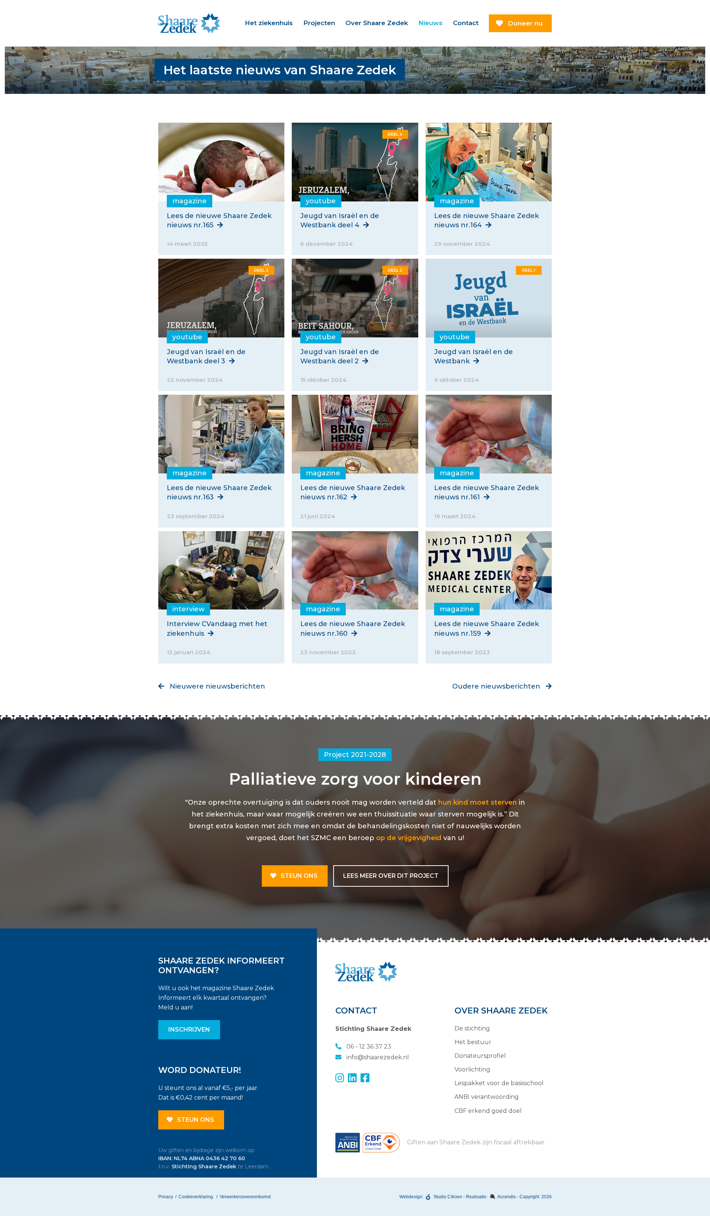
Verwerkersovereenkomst (245, 1196)
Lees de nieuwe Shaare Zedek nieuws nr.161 (486, 492)
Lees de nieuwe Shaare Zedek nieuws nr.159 (486, 628)
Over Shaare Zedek (376, 23)
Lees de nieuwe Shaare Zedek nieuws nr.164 (486, 220)
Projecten (319, 23)
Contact (466, 23)
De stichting (472, 1028)
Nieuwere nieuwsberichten (216, 686)
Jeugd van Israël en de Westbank (473, 356)
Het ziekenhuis (269, 23)
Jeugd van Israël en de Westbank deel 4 (339, 220)
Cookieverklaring (196, 1196)
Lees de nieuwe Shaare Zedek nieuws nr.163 (219, 492)
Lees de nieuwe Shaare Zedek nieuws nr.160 (352, 628)
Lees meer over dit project (391, 875)
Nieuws (430, 23)
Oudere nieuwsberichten (497, 686)
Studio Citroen (447, 1196)
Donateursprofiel (480, 1055)
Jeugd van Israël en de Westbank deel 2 (339, 356)
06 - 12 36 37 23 (368, 1046)
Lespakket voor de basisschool (499, 1083)
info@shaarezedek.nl (377, 1057)
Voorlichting (472, 1069)
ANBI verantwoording (486, 1096)
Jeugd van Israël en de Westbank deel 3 (206, 356)
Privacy (165, 1196)
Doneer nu (525, 23)
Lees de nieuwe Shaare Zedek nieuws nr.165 (219, 220)
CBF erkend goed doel (488, 1110)
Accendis (506, 1196)
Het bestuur (472, 1042)
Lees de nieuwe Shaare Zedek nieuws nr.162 (352, 492)
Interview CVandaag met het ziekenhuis (217, 628)
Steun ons (298, 875)
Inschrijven (189, 1029)
